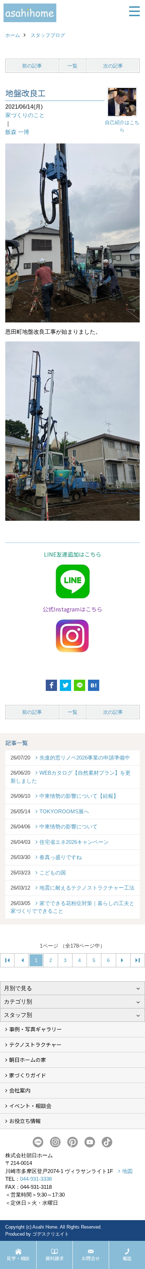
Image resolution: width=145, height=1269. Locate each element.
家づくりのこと (25, 115)
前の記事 (32, 66)
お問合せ (91, 1258)
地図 (127, 1171)
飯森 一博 (17, 132)
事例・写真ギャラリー (35, 1029)
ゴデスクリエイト (50, 1234)
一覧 (72, 66)
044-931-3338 (36, 1179)
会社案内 (19, 1090)
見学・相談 (18, 1258)
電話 (127, 1258)
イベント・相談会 (30, 1105)
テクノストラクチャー (35, 1044)
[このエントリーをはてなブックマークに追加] (93, 685)
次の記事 (113, 66)
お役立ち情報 (25, 1120)
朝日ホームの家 (27, 1059)
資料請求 (54, 1258)
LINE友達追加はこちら (72, 554)
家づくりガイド (27, 1075)
